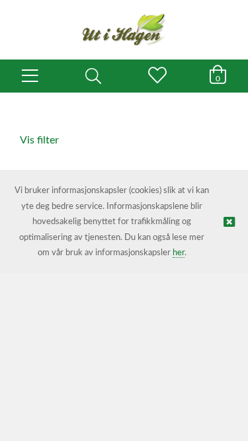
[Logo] (124, 23)
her (179, 253)
